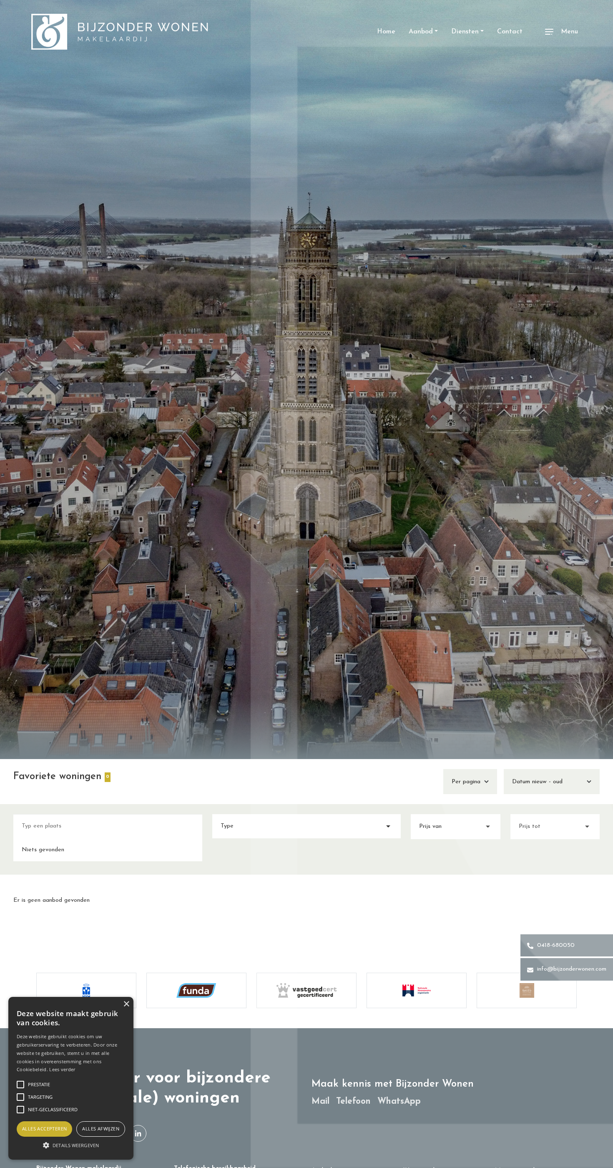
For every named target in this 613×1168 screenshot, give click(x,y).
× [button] (126, 1004)
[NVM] (86, 990)
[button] (71, 1145)
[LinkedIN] (138, 1133)
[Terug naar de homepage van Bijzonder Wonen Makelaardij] (119, 32)
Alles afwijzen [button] (100, 1128)
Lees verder (62, 1069)
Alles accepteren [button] (44, 1128)
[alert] (70, 1078)
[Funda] (196, 990)
